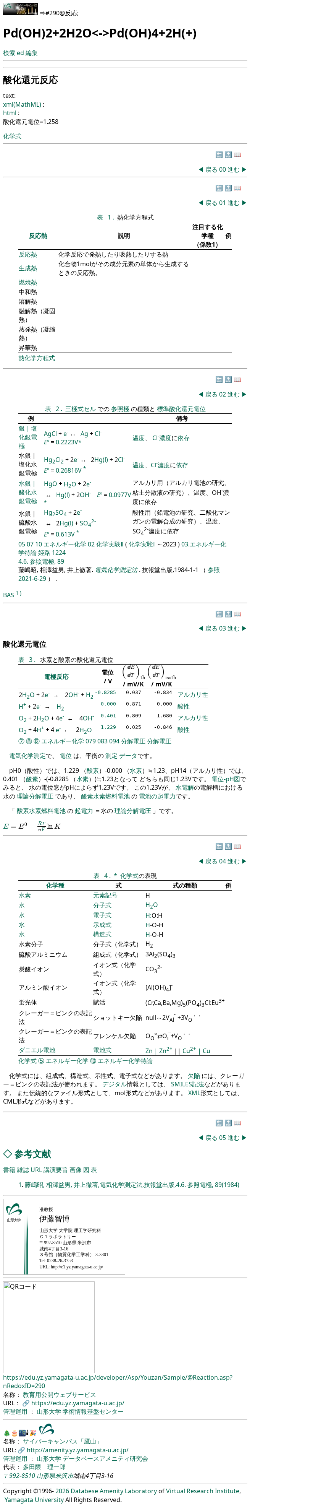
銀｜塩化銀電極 (28, 437)
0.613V (65, 534)
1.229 (108, 727)
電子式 (102, 915)
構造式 (102, 934)
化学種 (55, 885)
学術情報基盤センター (93, 1411)
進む (233, 169)
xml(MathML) (23, 104)
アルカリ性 (192, 694)
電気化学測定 (27, 755)
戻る (211, 169)
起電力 (84, 810)
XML (194, 1093)
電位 (66, 755)
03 (223, 628)
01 (223, 202)
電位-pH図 (225, 779)
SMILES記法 (187, 1084)
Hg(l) (101, 459)
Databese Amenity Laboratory (114, 1491)
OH (85, 495)
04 (223, 861)
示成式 (102, 924)
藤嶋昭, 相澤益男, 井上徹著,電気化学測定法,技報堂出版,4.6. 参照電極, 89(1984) (132, 1184)
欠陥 (195, 1075)
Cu (189, 1051)
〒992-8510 (19, 1475)
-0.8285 (105, 692)
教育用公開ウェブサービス (59, 1394)
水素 (136, 770)
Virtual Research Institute (202, 1491)
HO (70, 484)
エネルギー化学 (65, 544)
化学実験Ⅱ (110, 544)
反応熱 (38, 235)
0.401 (108, 716)
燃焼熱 (28, 282)
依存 (183, 438)
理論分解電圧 (35, 796)
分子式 (102, 905)
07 (30, 544)
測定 (111, 755)
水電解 (185, 787)
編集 (32, 53)
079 (91, 741)
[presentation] (133, 672)
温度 (138, 438)
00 (223, 169)
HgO (50, 484)
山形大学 (50, 1411)
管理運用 (16, 1411)
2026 (62, 1491)
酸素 (93, 770)
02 (223, 394)
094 (114, 741)
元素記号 (105, 895)
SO (88, 523)
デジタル (114, 1084)
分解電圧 (133, 741)
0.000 (108, 704)
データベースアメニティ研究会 (105, 1458)
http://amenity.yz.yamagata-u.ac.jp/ (78, 1450)
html (10, 113)
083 (102, 741)
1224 (59, 552)
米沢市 (64, 1475)
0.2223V (67, 442)
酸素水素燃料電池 (105, 796)
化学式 (12, 136)
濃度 (165, 438)
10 (38, 544)
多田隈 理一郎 (44, 1467)
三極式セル (81, 409)
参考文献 (33, 1153)
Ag (84, 433)
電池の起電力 (157, 796)
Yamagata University (34, 1500)
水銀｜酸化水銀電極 (28, 492)
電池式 (102, 1050)
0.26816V (69, 471)
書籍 (9, 1170)
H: (148, 915)
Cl (98, 433)
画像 (75, 1170)
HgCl (54, 459)
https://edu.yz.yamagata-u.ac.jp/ (77, 1403)
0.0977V (120, 495)
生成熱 (28, 268)
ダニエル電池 (37, 1050)
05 (21, 544)
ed (20, 53)
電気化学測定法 (117, 570)
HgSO (55, 512)
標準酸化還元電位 (181, 409)
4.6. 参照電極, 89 (41, 561)
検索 (9, 53)
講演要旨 (56, 1170)
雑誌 (23, 1170)
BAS (8, 595)
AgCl (50, 433)
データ (128, 755)
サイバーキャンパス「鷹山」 (62, 1441)
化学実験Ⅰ (142, 544)
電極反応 (56, 676)
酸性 (183, 706)
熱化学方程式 (36, 358)
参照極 (121, 409)
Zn (149, 1051)
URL (36, 1170)
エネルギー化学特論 (125, 1061)
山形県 (46, 1475)
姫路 (44, 552)
